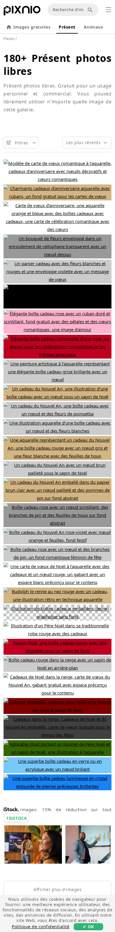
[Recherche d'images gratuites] (91, 10)
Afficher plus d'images (57, 889)
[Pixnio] (22, 12)
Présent (67, 27)
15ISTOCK (16, 818)
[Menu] (108, 10)
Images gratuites (31, 27)
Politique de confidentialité (40, 926)
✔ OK (88, 926)
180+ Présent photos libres (57, 64)
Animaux (93, 27)
